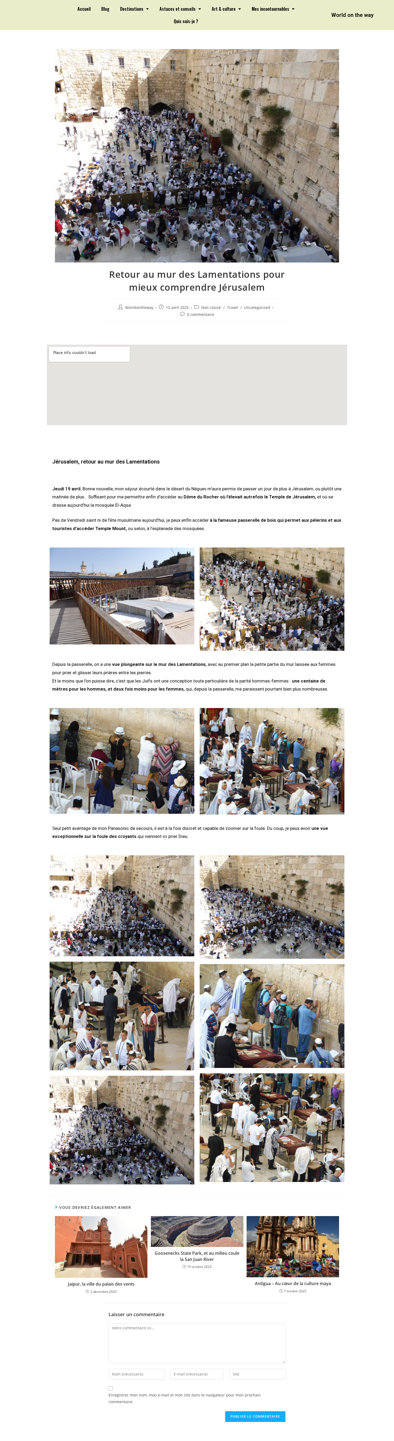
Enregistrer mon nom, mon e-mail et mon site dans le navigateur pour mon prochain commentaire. (185, 1398)
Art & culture (224, 9)
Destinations (131, 9)
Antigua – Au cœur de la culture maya (293, 1283)
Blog (105, 9)
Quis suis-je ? (186, 21)
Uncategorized (257, 307)
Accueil (84, 9)
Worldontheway (139, 307)
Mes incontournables (270, 9)
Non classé (211, 307)
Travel (232, 307)
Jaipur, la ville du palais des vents (101, 1284)
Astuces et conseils (177, 9)
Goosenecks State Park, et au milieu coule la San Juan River (197, 1256)
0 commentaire (200, 314)
